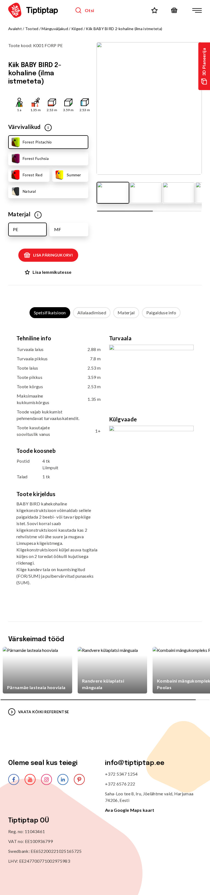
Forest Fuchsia (36, 158)
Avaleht (15, 28)
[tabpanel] (105, 464)
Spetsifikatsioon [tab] (50, 312)
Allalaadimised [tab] (91, 312)
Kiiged (77, 28)
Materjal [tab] (126, 312)
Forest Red (32, 174)
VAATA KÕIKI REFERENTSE (43, 711)
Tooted (32, 28)
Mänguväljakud (55, 28)
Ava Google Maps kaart (129, 810)
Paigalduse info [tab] (161, 312)
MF (57, 229)
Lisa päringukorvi (53, 255)
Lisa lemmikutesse (52, 272)
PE (15, 229)
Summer (74, 174)
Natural (29, 191)
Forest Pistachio (37, 142)
